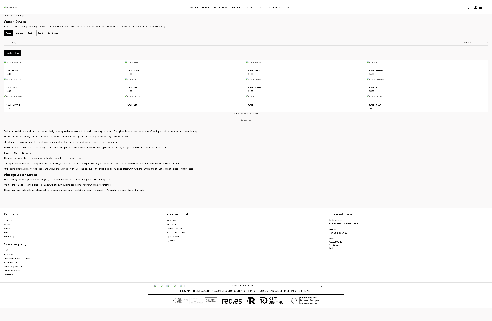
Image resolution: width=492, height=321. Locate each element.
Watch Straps (10, 236)
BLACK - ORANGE (255, 88)
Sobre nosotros (11, 262)
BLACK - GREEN (375, 88)
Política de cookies (12, 270)
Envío (6, 250)
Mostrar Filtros (13, 53)
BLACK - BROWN (12, 105)
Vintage (19, 33)
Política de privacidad (13, 266)
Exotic (30, 33)
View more (118, 74)
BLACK (250, 105)
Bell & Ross (53, 33)
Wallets (7, 228)
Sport (40, 33)
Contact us (8, 220)
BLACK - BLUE (132, 105)
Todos (8, 33)
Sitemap (7, 224)
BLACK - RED (131, 88)
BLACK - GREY (375, 105)
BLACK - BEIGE (254, 71)
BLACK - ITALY (132, 71)
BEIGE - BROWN (12, 71)
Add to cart (360, 74)
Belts (6, 232)
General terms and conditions (17, 258)
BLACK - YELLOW (376, 71)
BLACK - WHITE (12, 88)
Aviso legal (8, 254)
